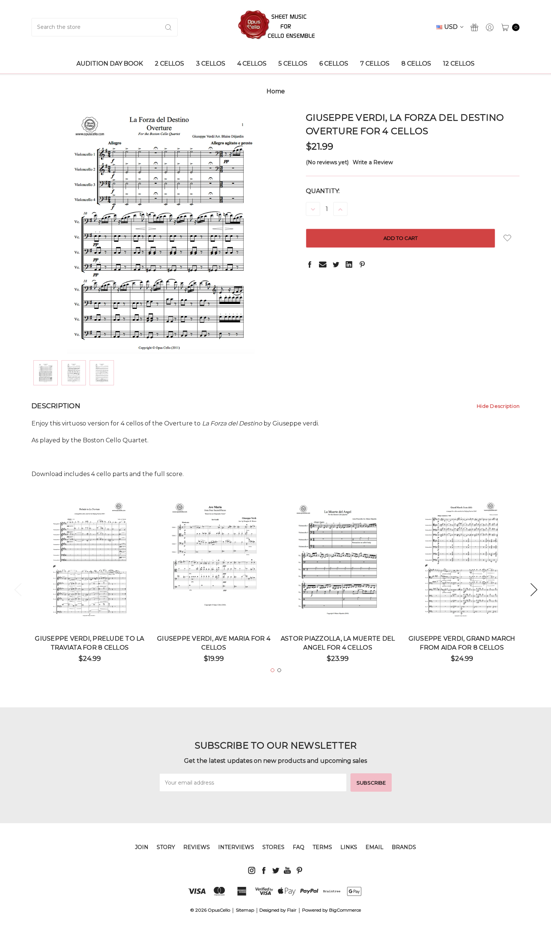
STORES (273, 847)
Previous (17, 589)
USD (451, 26)
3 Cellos (210, 63)
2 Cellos (169, 63)
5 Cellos (292, 63)
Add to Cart (90, 596)
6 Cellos (333, 63)
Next (533, 589)
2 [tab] (279, 670)
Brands (404, 847)
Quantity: (323, 191)
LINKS (348, 847)
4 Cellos (252, 63)
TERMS (322, 847)
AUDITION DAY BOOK (109, 63)
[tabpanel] (90, 585)
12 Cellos (459, 63)
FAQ (298, 847)
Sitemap (245, 910)
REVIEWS (196, 847)
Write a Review (373, 162)
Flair (291, 910)
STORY (166, 847)
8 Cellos (416, 63)
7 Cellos (374, 63)
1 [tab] (272, 670)
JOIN (141, 847)
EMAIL (374, 847)
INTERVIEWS (236, 847)
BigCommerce (345, 910)
